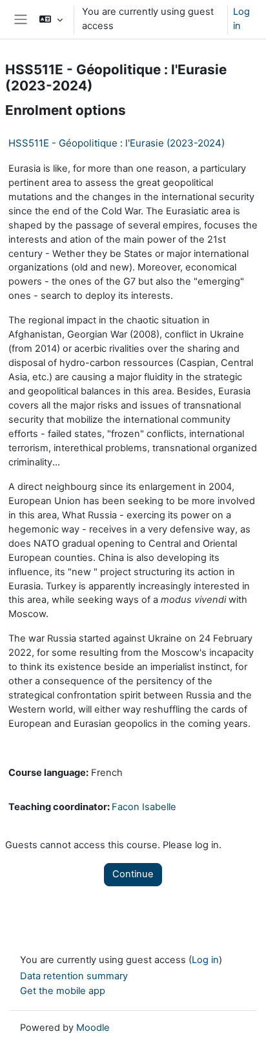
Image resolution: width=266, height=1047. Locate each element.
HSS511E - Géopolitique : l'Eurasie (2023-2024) (116, 143)
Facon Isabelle (144, 807)
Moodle (93, 1027)
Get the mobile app (62, 991)
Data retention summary (74, 976)
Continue (133, 874)
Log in (241, 19)
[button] (50, 19)
